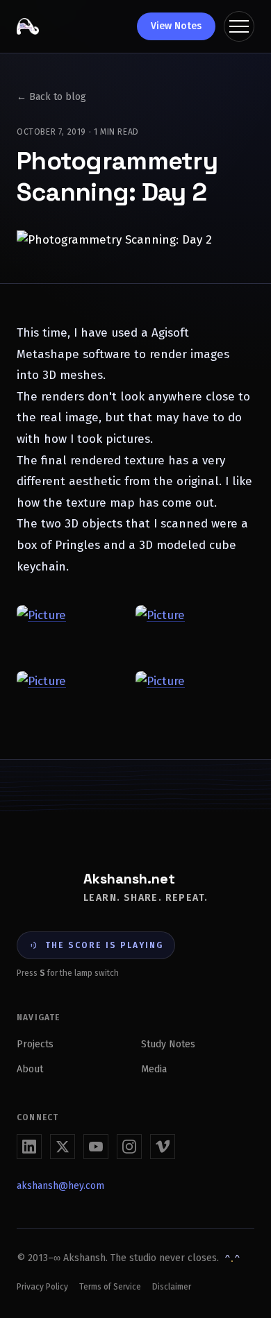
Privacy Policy (42, 1287)
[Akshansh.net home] (28, 26)
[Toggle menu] (239, 26)
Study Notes (168, 1044)
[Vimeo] (162, 1146)
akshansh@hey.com (60, 1186)
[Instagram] (129, 1146)
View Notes (176, 26)
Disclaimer (171, 1287)
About (30, 1069)
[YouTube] (95, 1146)
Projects (35, 1044)
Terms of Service (110, 1287)
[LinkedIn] (29, 1146)
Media (154, 1069)
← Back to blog (51, 97)
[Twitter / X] (62, 1146)
